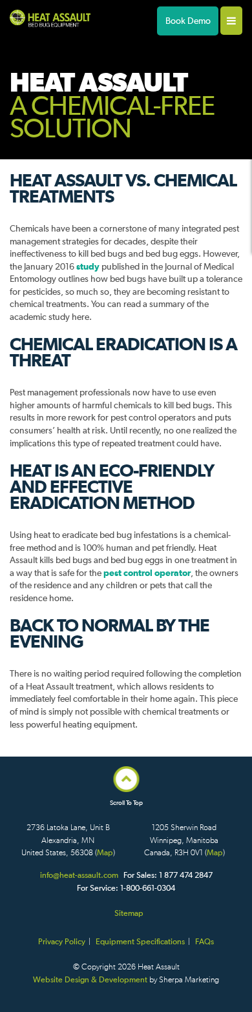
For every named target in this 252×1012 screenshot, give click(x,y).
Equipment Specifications (140, 941)
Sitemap (128, 913)
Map (105, 852)
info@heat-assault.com (79, 875)
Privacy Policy (61, 941)
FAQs (204, 941)
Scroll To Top (126, 803)
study (88, 266)
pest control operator (147, 573)
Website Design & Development (90, 979)
